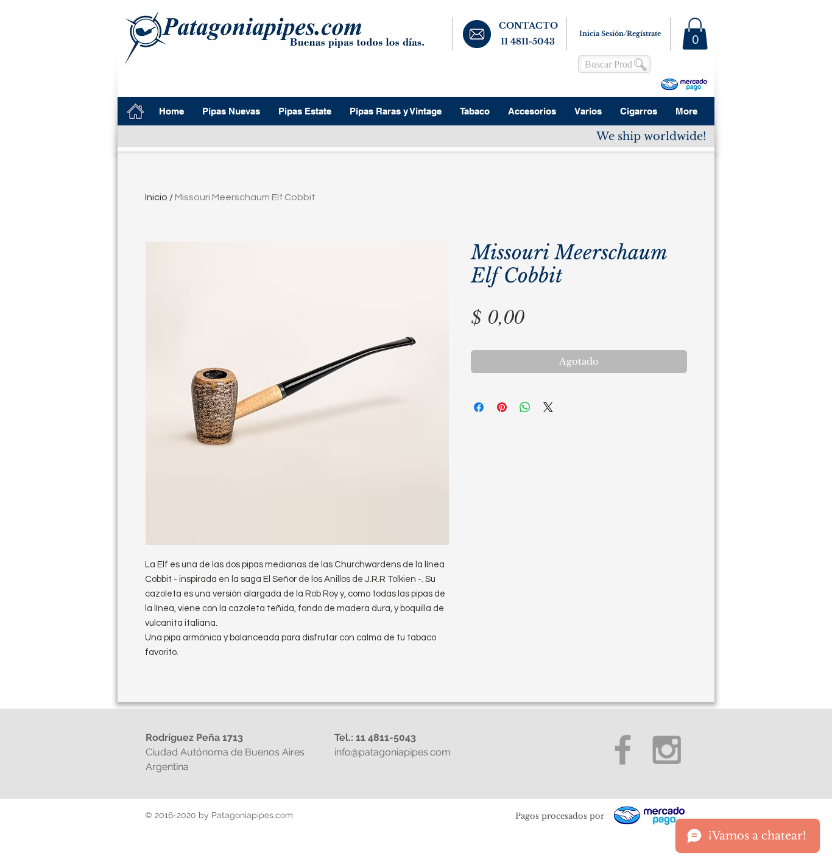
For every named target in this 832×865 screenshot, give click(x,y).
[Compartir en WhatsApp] (525, 407)
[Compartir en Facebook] (478, 407)
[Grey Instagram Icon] (666, 749)
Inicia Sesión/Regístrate (620, 33)
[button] (695, 34)
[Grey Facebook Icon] (623, 749)
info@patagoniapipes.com (392, 752)
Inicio (156, 197)
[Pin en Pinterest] (502, 407)
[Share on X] (548, 407)
